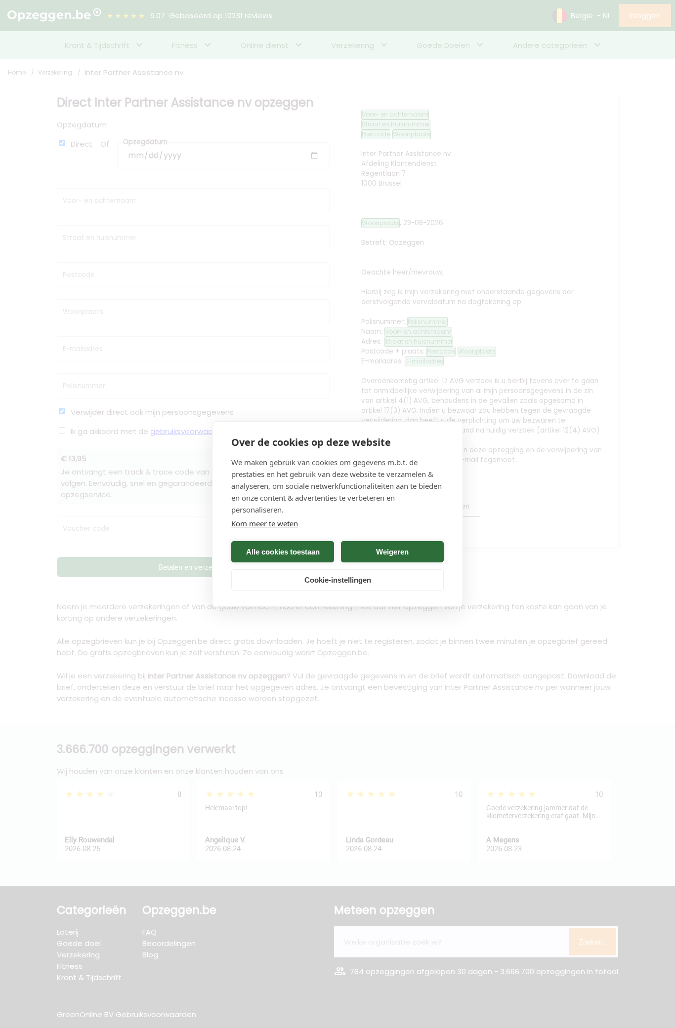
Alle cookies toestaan (283, 552)
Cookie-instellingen (337, 580)
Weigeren (392, 552)
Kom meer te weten (264, 523)
